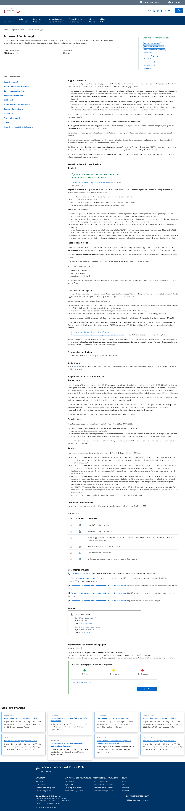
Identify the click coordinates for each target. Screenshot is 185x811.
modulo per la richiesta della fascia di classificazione (91, 332)
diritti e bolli (77, 366)
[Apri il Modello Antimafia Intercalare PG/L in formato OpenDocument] (80, 531)
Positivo (86, 674)
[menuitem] (9, 22)
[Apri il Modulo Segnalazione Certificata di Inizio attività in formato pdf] (71, 546)
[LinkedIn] (153, 10)
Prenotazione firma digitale (101, 781)
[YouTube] (168, 10)
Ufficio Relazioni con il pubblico (46, 787)
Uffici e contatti (41, 784)
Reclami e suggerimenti (43, 791)
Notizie (124, 781)
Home (6, 29)
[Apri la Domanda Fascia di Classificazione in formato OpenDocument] (80, 552)
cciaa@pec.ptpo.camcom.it (47, 807)
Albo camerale (69, 781)
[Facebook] (161, 10)
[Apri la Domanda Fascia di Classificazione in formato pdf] (71, 552)
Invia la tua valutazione (146, 689)
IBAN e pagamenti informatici (74, 787)
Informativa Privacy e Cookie (74, 791)
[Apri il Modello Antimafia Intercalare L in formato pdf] (71, 525)
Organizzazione (69, 784)
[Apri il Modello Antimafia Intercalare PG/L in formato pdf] (71, 531)
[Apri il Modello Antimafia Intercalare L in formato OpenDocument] (80, 525)
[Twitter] (164, 10)
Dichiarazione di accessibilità (137, 796)
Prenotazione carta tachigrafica (103, 784)
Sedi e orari (39, 781)
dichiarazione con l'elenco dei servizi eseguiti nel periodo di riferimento (99, 335)
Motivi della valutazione (82, 682)
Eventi (124, 784)
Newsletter (125, 787)
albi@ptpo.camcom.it (85, 632)
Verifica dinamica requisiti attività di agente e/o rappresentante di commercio (68, 744)
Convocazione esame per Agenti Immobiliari (20, 718)
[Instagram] (157, 10)
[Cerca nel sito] (179, 10)
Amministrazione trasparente (78, 778)
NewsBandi (125, 791)
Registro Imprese (17, 29)
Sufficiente (115, 674)
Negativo (144, 674)
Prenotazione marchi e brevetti (103, 787)
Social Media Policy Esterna (138, 800)
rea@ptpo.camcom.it (85, 623)
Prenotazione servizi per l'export (103, 791)
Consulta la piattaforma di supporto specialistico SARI (91, 182)
